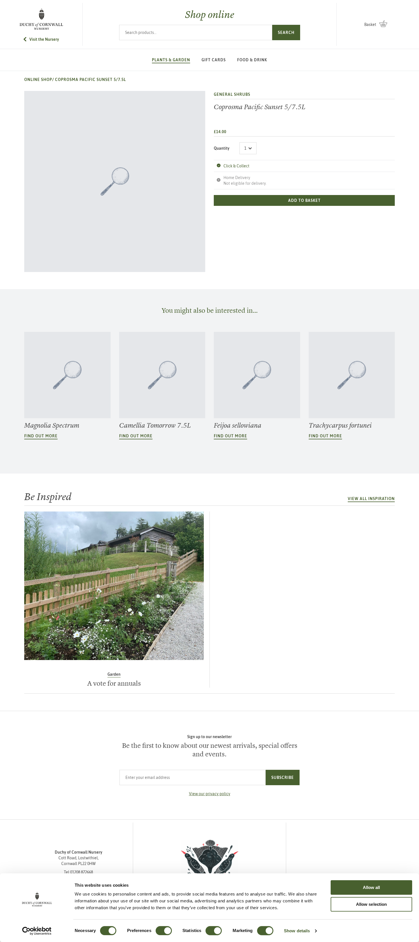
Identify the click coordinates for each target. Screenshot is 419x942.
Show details (297, 930)
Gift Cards (214, 60)
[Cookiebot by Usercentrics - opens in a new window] (37, 931)
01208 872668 (81, 872)
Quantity (221, 148)
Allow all (371, 887)
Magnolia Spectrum (51, 425)
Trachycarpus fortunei (340, 425)
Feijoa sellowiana (237, 425)
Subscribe (282, 777)
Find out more (41, 436)
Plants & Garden (171, 60)
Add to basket (304, 200)
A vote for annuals (114, 683)
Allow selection (371, 904)
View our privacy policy (209, 793)
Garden (114, 674)
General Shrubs (232, 94)
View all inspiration (371, 498)
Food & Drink (252, 60)
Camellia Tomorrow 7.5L (155, 425)
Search (286, 32)
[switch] (164, 930)
